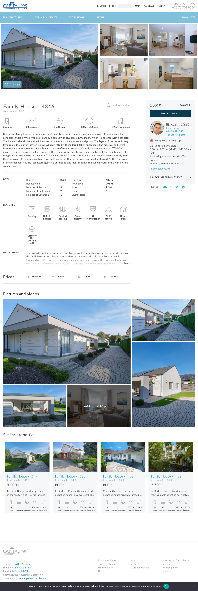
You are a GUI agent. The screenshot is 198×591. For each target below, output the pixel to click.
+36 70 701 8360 (183, 7)
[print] (183, 187)
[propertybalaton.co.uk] (15, 2)
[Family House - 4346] (163, 6)
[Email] (165, 187)
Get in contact (170, 113)
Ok (166, 586)
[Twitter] (177, 187)
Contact (149, 5)
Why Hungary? (77, 17)
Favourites (188, 17)
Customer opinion (139, 567)
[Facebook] (171, 187)
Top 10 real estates (46, 17)
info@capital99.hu (160, 168)
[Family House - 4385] (75, 457)
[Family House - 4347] (27, 457)
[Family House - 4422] (170, 457)
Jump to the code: (107, 6)
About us (102, 17)
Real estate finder (13, 17)
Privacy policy (170, 567)
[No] (194, 586)
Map (137, 5)
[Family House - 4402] (123, 457)
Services (134, 564)
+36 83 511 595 (183, 4)
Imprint (166, 571)
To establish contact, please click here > (24, 578)
